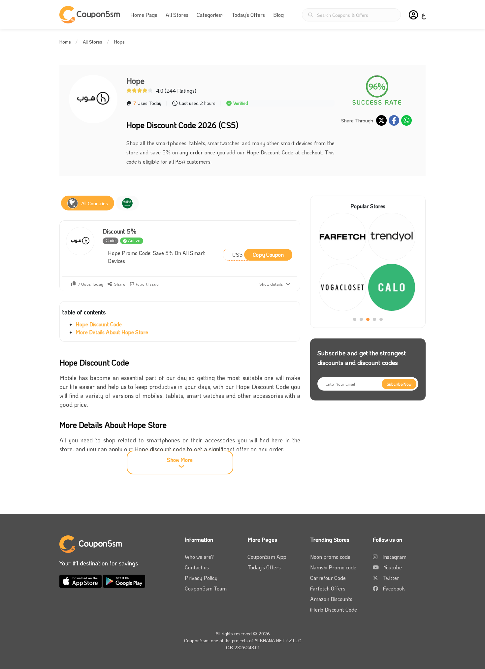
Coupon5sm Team (206, 588)
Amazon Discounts (331, 598)
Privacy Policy (201, 577)
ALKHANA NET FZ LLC (277, 640)
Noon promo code (330, 556)
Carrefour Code (328, 577)
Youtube (393, 567)
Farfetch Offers (327, 588)
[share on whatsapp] (406, 120)
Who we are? (199, 556)
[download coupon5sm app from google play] (124, 580)
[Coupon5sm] (90, 14)
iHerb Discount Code (333, 609)
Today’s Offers (248, 14)
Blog (278, 14)
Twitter (391, 577)
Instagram (394, 556)
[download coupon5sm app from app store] (81, 580)
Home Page (143, 14)
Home (65, 42)
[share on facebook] (394, 120)
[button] (413, 14)
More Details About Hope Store (112, 332)
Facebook (394, 588)
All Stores (177, 14)
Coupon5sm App (266, 556)
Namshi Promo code (333, 567)
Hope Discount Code (99, 324)
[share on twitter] (381, 120)
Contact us (197, 567)
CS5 (258, 254)
